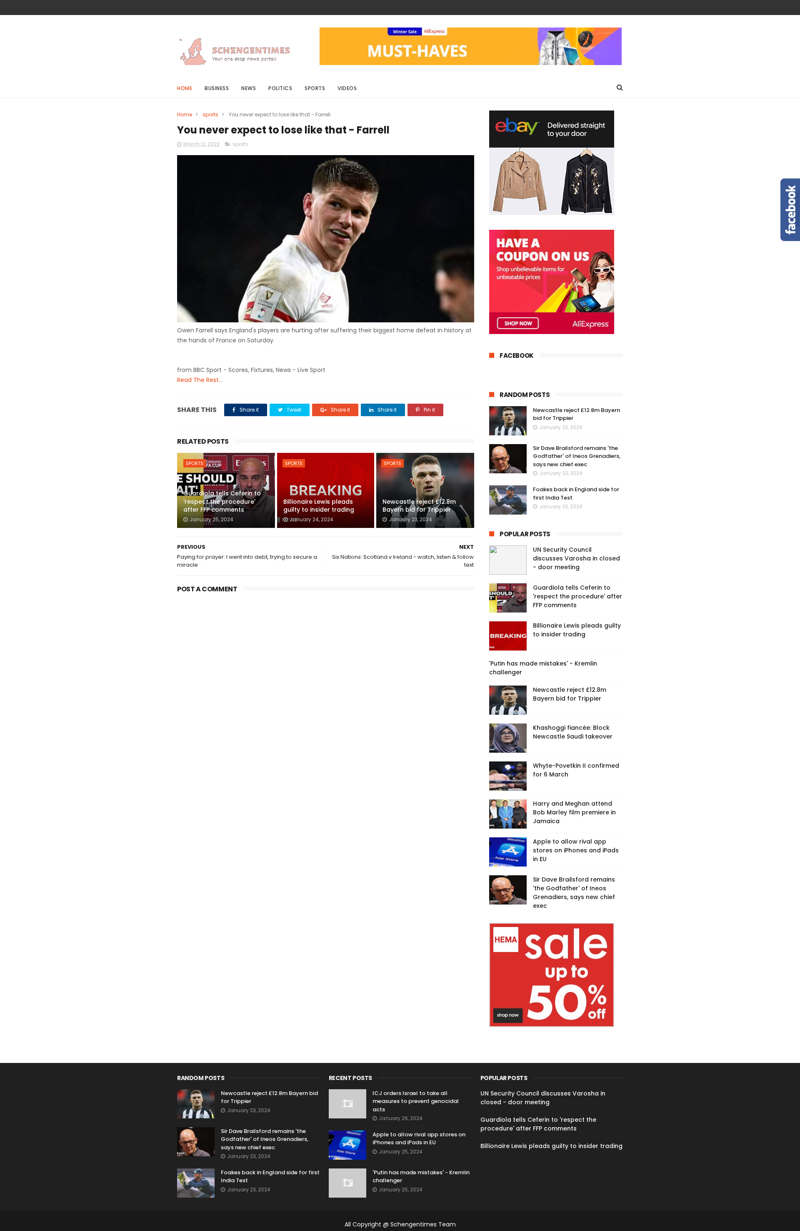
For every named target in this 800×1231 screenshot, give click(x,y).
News (248, 88)
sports (210, 114)
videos (347, 88)
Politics (280, 88)
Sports (315, 88)
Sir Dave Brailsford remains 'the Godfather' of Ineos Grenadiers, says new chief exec (576, 456)
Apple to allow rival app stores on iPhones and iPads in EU (576, 850)
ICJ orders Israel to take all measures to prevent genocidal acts (415, 1101)
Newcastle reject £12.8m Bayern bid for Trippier (419, 505)
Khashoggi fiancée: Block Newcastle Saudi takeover (572, 732)
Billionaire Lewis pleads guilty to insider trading (318, 505)
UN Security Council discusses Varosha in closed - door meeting (576, 558)
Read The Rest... (199, 380)
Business (217, 88)
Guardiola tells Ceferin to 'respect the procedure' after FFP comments (222, 501)
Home (184, 88)
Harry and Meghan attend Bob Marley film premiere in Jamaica (574, 812)
